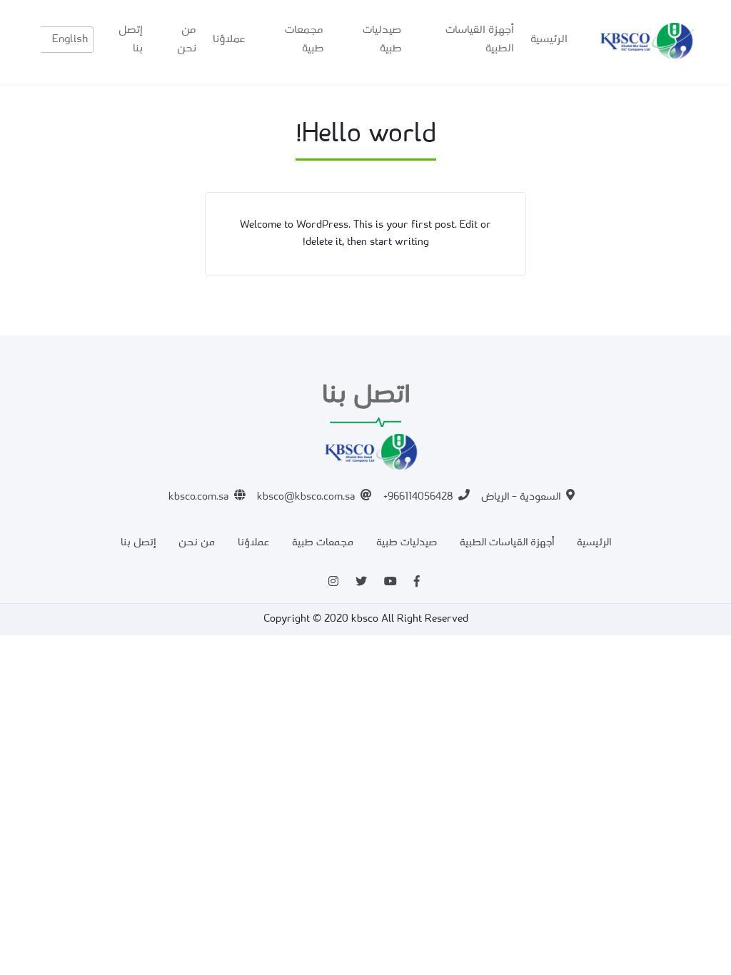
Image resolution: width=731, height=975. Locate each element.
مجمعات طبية (304, 39)
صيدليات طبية (382, 39)
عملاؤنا (229, 39)
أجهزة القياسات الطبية (479, 39)
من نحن (186, 39)
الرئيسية (549, 39)
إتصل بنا (131, 39)
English (70, 39)
